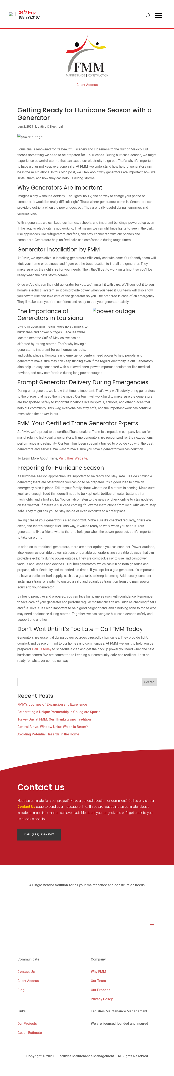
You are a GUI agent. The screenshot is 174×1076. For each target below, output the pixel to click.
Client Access (87, 85)
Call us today (41, 649)
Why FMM (98, 972)
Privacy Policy (102, 999)
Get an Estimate (29, 1033)
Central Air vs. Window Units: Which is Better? (52, 727)
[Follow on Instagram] (153, 938)
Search (149, 682)
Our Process (100, 990)
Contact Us (26, 807)
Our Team (98, 981)
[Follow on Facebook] (136, 938)
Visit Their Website (73, 458)
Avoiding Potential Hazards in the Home (48, 734)
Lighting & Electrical (49, 126)
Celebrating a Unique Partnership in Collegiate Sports (58, 712)
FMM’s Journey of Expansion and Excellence (52, 704)
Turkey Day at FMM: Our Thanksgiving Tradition (54, 719)
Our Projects (27, 1024)
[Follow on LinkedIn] (144, 938)
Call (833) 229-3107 (39, 834)
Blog (21, 990)
